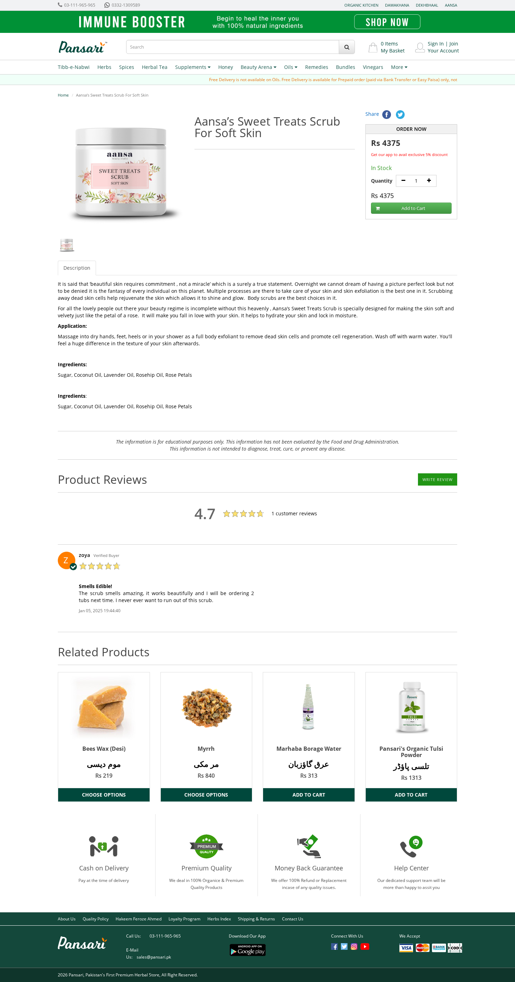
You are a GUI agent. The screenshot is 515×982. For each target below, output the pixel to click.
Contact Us (292, 919)
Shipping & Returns (256, 919)
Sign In (436, 43)
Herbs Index (219, 919)
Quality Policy (96, 919)
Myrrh (206, 749)
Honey (225, 67)
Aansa (451, 5)
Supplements (191, 67)
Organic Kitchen (361, 5)
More (398, 67)
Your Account (443, 50)
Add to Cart (413, 208)
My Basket (393, 50)
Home (63, 95)
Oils (289, 67)
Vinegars (373, 67)
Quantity (381, 180)
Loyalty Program (184, 919)
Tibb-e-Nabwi (74, 67)
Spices (126, 67)
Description (76, 267)
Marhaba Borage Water (308, 749)
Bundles (345, 67)
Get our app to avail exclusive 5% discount (409, 154)
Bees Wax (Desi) (103, 749)
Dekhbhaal (427, 5)
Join (453, 43)
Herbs (104, 67)
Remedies (316, 67)
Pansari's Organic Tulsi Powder (411, 752)
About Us (67, 919)
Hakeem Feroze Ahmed (139, 919)
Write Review (438, 479)
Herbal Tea (154, 67)
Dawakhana (397, 5)
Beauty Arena (257, 67)
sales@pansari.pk (154, 957)
